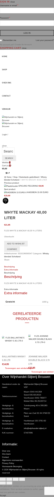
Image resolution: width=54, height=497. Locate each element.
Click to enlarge (11, 208)
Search (9, 158)
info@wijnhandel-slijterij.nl (35, 428)
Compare (12, 249)
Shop (4, 69)
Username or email (9, 5)
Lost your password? (45, 40)
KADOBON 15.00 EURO (37, 192)
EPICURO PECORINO (29, 186)
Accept (3, 495)
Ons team (6, 454)
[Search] (3, 143)
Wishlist (6, 162)
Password (5, 18)
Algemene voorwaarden (12, 460)
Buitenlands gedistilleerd (29, 177)
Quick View (23, 337)
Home (4, 56)
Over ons (6, 82)
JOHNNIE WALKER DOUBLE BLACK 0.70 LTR (39, 360)
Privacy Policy (8, 463)
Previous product (11, 183)
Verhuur (6, 109)
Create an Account (23, 44)
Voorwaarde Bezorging (12, 466)
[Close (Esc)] (3, 479)
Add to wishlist (16, 244)
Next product (9, 189)
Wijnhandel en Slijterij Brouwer (22, 469)
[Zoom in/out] (22, 479)
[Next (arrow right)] (9, 483)
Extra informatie (11, 270)
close (12, 2)
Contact (6, 95)
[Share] (9, 479)
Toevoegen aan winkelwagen (19, 368)
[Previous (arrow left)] (3, 483)
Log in (27, 33)
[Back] (7, 173)
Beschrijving (9, 267)
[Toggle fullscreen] (16, 479)
